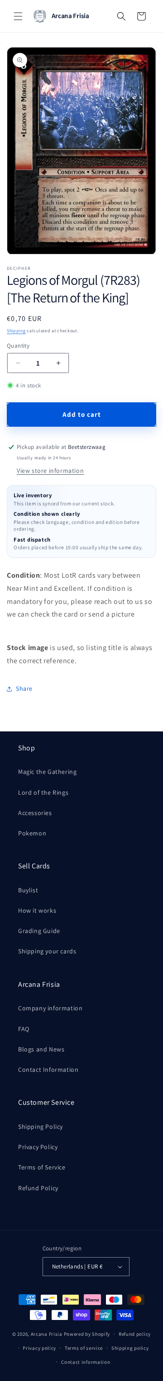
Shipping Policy (40, 1126)
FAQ (23, 1029)
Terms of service (84, 1348)
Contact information (85, 1362)
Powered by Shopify (87, 1334)
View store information (50, 471)
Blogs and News (41, 1049)
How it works (37, 910)
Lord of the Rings (43, 792)
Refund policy (135, 1334)
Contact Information (48, 1069)
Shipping (16, 331)
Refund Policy (38, 1188)
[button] (18, 16)
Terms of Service (42, 1167)
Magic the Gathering (47, 772)
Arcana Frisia (47, 1334)
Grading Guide (39, 931)
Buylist (28, 890)
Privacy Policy (38, 1147)
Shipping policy (130, 1348)
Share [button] (24, 688)
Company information (50, 1008)
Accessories (35, 813)
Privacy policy (39, 1348)
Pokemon (32, 833)
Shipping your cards (47, 951)
